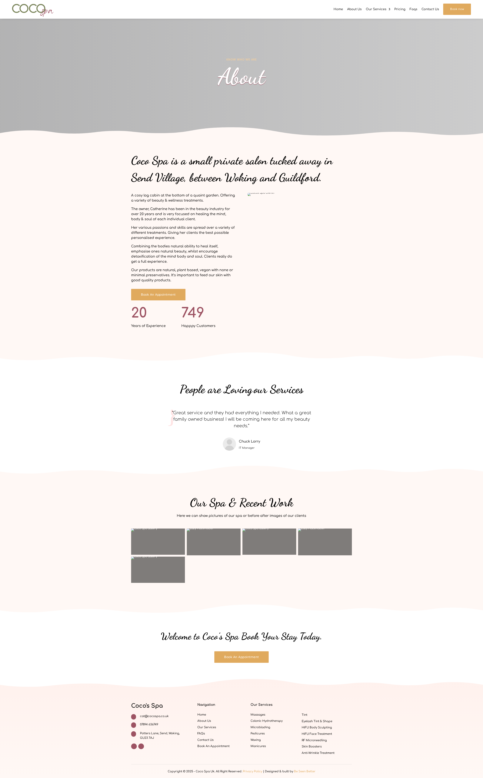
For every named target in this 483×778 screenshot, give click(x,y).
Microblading (260, 727)
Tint (304, 715)
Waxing (256, 740)
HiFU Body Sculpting (317, 727)
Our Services (376, 9)
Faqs (413, 9)
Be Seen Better (304, 771)
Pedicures (258, 733)
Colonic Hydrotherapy (267, 721)
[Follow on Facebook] (134, 746)
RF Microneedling (314, 740)
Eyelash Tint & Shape (317, 721)
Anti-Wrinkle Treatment (318, 753)
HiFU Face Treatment (317, 734)
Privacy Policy (252, 771)
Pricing (399, 9)
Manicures (258, 746)
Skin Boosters (312, 746)
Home (338, 9)
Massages (258, 714)
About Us (354, 9)
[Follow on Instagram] (141, 746)
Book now (457, 9)
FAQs (201, 733)
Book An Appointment (158, 294)
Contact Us (430, 9)
